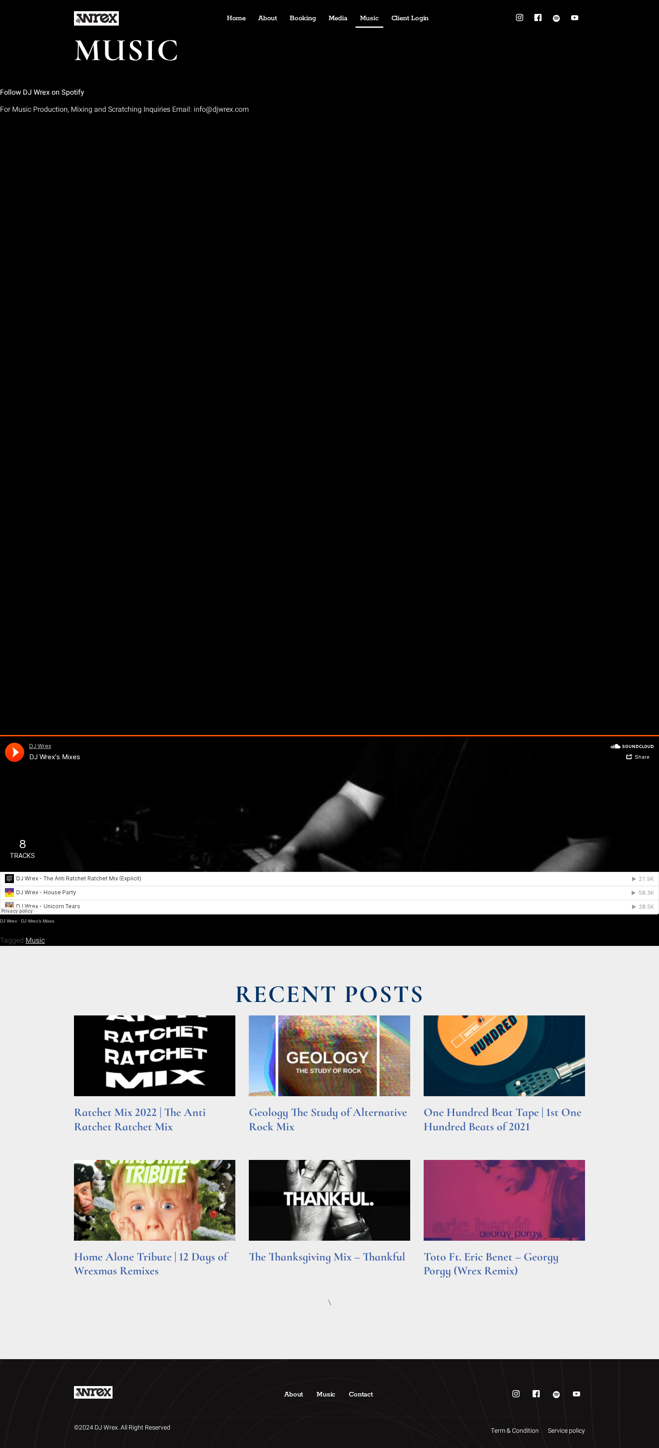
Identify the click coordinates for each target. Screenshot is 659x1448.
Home (236, 18)
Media (338, 18)
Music (369, 18)
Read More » (91, 1139)
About (267, 18)
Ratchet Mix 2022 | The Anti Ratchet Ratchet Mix (140, 1119)
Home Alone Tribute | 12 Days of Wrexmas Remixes (150, 1263)
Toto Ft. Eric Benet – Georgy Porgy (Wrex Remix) (491, 1263)
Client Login (410, 18)
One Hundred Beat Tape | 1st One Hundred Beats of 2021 (502, 1119)
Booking (303, 18)
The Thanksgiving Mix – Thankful (327, 1257)
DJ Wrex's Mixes (37, 921)
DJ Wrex (8, 921)
